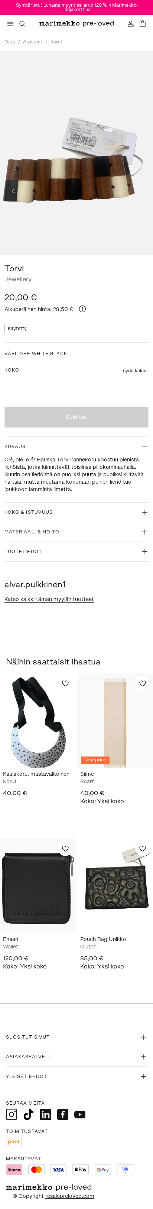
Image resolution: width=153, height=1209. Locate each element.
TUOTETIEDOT (23, 551)
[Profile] (130, 23)
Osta (9, 42)
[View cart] (142, 23)
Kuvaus (15, 446)
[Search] (22, 23)
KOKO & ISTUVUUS (28, 512)
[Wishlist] (65, 683)
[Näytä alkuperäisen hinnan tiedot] (82, 308)
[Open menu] (10, 23)
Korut (56, 42)
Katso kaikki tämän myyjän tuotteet (49, 599)
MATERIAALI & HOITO (31, 532)
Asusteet (32, 42)
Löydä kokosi (134, 370)
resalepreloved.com (69, 1196)
